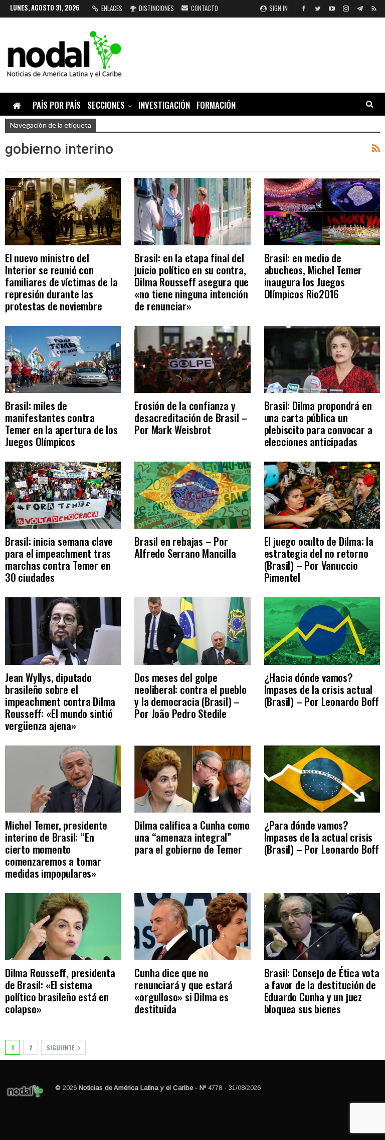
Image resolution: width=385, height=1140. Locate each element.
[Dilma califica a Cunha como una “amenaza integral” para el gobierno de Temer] (192, 779)
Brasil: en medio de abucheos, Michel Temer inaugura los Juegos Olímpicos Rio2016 (313, 275)
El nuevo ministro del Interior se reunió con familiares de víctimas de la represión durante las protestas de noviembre (61, 281)
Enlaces (111, 8)
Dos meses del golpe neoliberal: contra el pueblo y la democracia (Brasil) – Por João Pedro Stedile (190, 695)
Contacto (204, 8)
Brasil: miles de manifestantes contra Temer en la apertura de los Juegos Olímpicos (61, 423)
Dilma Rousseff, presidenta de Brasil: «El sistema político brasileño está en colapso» (60, 990)
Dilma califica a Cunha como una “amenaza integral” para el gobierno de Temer (192, 837)
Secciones (106, 105)
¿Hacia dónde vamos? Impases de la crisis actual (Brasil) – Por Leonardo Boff (321, 689)
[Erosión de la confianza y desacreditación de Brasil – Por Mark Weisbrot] (192, 359)
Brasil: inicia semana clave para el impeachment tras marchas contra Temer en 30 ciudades (59, 559)
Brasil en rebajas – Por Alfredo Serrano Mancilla (185, 547)
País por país (57, 105)
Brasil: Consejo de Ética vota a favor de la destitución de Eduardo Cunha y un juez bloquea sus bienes (321, 990)
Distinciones (156, 8)
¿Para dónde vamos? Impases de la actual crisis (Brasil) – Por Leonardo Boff (321, 837)
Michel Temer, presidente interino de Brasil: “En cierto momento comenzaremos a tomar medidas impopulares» (56, 849)
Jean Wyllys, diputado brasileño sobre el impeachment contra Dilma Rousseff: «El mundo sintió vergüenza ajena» (60, 701)
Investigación (164, 105)
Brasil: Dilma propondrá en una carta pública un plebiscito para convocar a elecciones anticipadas (318, 423)
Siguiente (61, 1047)
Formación (216, 105)
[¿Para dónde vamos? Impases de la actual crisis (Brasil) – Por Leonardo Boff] (322, 779)
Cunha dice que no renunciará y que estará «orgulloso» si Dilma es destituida (183, 990)
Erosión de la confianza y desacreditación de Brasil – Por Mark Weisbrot (190, 417)
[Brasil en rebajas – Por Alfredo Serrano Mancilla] (192, 495)
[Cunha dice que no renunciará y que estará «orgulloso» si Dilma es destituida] (192, 926)
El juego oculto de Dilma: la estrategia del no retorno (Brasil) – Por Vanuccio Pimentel (318, 559)
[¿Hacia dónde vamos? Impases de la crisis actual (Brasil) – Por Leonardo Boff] (322, 630)
